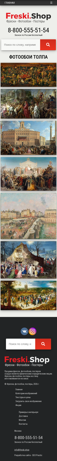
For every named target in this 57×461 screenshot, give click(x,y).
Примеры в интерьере (28, 412)
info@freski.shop (21, 450)
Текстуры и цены (23, 397)
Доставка (23, 416)
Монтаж (22, 420)
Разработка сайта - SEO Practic (28, 455)
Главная (10, 2)
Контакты (23, 424)
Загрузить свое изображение (29, 401)
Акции (18, 405)
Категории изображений (26, 393)
